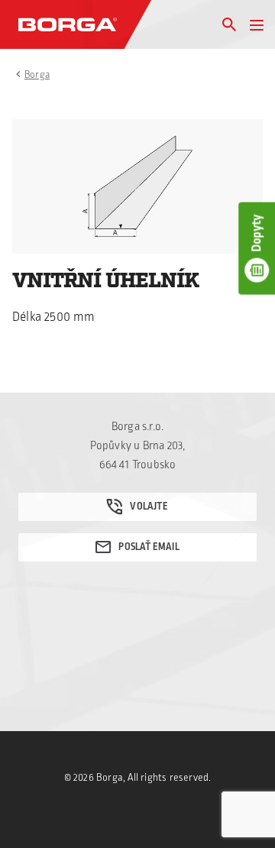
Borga (37, 75)
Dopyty (256, 232)
